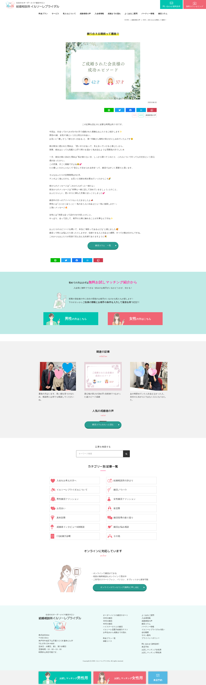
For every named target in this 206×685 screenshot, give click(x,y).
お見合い (61, 508)
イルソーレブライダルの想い (153, 629)
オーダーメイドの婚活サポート (115, 615)
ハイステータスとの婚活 (113, 626)
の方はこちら (76, 318)
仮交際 (116, 508)
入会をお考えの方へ (67, 480)
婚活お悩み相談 (121, 527)
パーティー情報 (147, 13)
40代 (141, 115)
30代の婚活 (107, 621)
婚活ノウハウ (120, 489)
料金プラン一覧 (109, 638)
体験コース (107, 641)
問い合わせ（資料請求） (150, 644)
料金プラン (43, 13)
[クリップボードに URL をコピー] (152, 110)
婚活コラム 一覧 (103, 245)
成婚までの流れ (114, 13)
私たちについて (69, 13)
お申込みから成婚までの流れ (114, 632)
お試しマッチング (73, 677)
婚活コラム (162, 13)
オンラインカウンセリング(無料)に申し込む (119, 587)
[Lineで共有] (109, 110)
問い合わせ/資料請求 (171, 6)
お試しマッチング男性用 (151, 652)
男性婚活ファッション (68, 499)
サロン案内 (146, 635)
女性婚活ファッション (124, 499)
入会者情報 (99, 13)
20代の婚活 (107, 618)
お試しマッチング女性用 (151, 649)
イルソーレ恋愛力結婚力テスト (115, 629)
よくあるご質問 (131, 13)
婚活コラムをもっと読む (103, 424)
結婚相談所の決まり (123, 480)
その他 (116, 536)
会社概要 (145, 632)
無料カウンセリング (194, 6)
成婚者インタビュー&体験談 (71, 527)
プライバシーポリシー (151, 638)
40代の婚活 (107, 624)
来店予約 (145, 647)
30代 (135, 115)
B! (141, 110)
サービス (55, 13)
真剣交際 (61, 517)
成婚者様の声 (85, 13)
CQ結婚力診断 (64, 536)
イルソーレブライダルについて (72, 489)
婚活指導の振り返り (123, 517)
